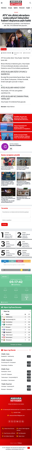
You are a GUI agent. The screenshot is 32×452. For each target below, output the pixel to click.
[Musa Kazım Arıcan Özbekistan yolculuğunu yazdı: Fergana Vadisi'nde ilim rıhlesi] (24, 176)
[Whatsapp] (20, 421)
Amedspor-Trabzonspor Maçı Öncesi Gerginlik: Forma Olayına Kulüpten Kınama (26, 245)
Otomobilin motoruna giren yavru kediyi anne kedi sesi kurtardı (7, 168)
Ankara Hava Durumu (9, 428)
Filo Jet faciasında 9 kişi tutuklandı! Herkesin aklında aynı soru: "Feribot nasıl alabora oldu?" (10, 254)
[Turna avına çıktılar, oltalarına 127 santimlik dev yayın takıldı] (24, 161)
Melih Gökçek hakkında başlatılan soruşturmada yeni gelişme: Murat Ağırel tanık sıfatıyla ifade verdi (26, 236)
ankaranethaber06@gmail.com (16, 415)
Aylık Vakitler (5, 302)
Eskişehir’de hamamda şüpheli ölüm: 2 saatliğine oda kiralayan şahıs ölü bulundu (16, 449)
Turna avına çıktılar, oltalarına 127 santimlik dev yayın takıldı (23, 168)
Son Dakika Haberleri (9, 436)
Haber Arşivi (21, 436)
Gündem (3, 8)
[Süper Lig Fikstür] (30, 350)
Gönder (4, 224)
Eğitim (16, 8)
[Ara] (30, 3)
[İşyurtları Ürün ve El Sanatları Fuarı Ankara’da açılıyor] (24, 192)
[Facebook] (9, 421)
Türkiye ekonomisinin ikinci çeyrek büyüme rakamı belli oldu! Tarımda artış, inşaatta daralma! (26, 254)
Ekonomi (21, 8)
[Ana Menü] (1, 3)
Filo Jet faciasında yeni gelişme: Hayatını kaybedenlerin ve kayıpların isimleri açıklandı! (10, 245)
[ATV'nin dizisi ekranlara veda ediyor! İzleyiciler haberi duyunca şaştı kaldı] (16, 37)
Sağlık (28, 8)
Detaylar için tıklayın (16, 344)
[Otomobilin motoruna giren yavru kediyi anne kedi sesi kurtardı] (8, 161)
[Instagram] (14, 421)
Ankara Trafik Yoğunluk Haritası (23, 429)
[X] (12, 421)
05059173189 (17, 412)
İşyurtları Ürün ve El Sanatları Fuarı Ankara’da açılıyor (23, 198)
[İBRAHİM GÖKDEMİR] (4, 146)
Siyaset (24, 232)
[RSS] (23, 421)
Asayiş (10, 8)
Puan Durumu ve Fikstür (9, 433)
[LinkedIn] (17, 421)
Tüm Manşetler (22, 433)
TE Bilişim (19, 443)
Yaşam (16, 12)
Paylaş (4, 49)
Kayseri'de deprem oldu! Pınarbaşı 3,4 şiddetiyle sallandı (10, 236)
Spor (23, 241)
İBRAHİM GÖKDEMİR (6, 52)
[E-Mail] (11, 149)
